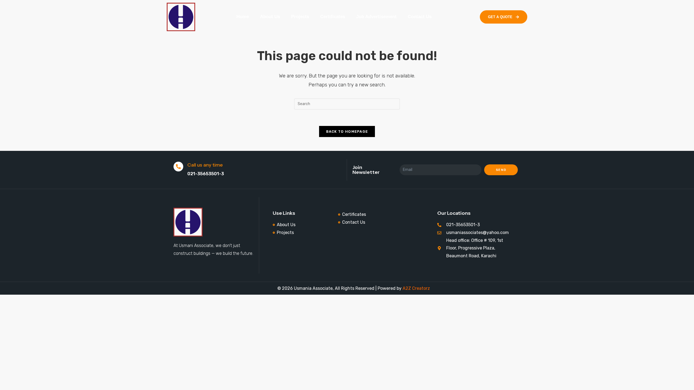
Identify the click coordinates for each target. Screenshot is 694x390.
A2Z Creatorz (416, 288)
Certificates (332, 16)
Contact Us (420, 16)
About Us (270, 16)
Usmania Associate (313, 288)
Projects (300, 16)
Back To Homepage (347, 131)
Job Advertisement (376, 16)
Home (242, 16)
